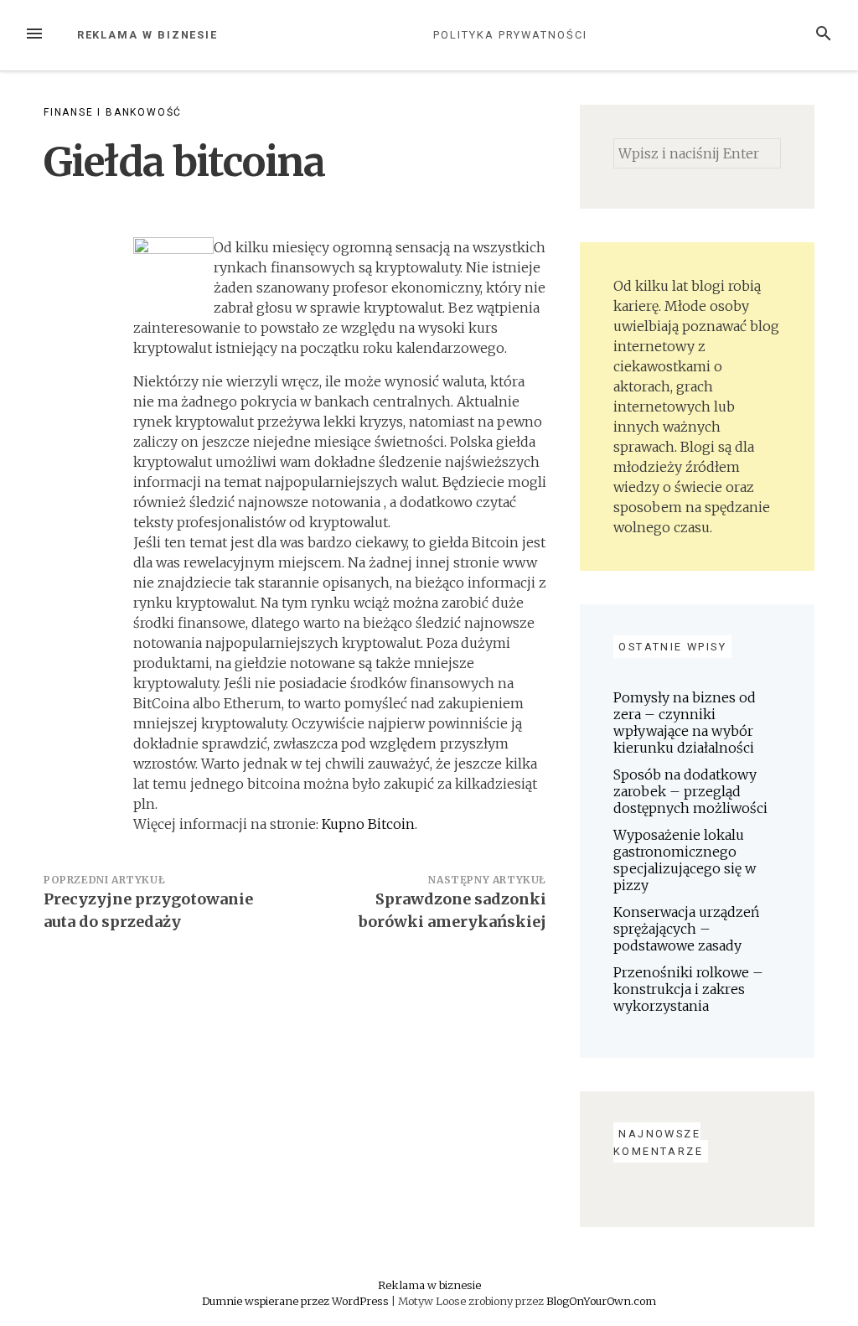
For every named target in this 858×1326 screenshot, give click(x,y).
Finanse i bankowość (113, 112)
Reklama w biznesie (148, 34)
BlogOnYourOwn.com (601, 1301)
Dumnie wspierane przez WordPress (296, 1301)
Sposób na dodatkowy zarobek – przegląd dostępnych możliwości (690, 791)
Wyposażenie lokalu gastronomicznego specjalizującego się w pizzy (684, 859)
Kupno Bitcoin (368, 824)
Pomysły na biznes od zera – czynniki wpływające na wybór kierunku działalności (684, 722)
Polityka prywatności (510, 34)
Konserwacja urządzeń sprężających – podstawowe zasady (686, 929)
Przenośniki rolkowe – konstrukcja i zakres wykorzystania (688, 989)
